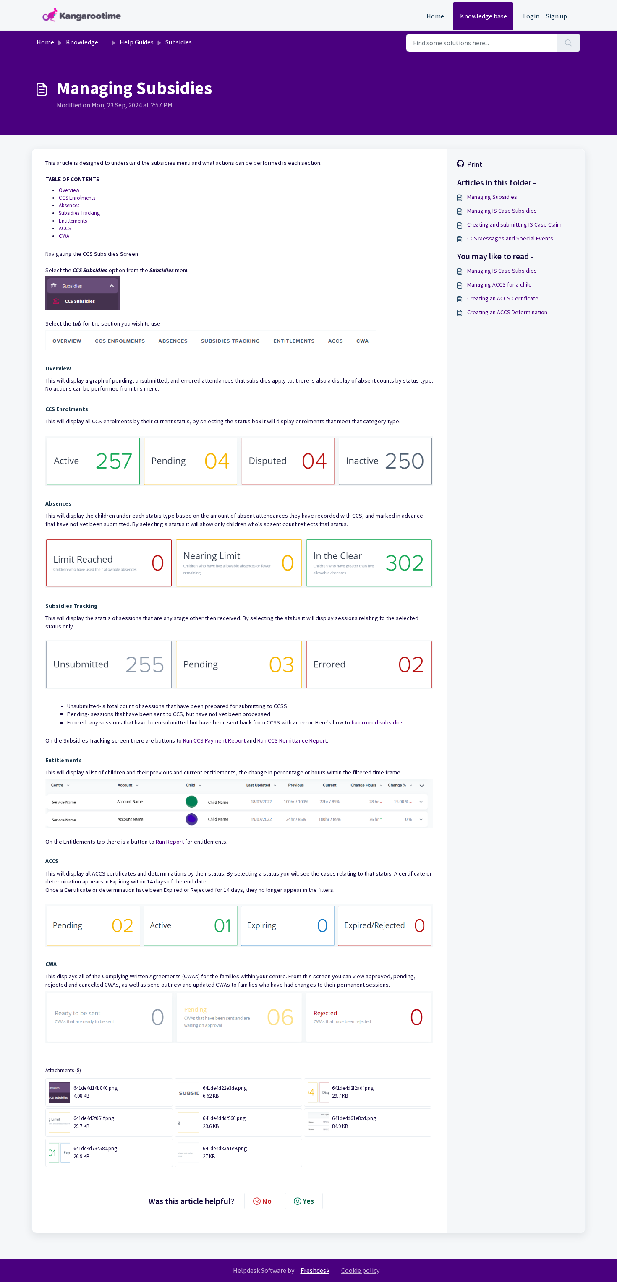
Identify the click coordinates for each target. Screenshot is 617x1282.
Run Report (169, 841)
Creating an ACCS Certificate (503, 298)
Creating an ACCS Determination (507, 312)
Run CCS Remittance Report (292, 740)
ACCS (65, 228)
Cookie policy (360, 1270)
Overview (69, 190)
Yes (308, 1201)
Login (531, 16)
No (267, 1201)
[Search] (568, 43)
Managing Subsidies (492, 197)
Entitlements (73, 220)
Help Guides (137, 42)
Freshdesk (315, 1270)
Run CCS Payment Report (214, 740)
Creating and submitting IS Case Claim (514, 224)
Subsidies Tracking (80, 212)
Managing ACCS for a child (499, 284)
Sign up (556, 16)
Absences (69, 205)
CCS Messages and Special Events (510, 238)
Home (435, 16)
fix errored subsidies (377, 722)
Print (474, 164)
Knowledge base (483, 16)
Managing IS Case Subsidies (502, 210)
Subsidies (178, 42)
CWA (64, 236)
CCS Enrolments (77, 197)
